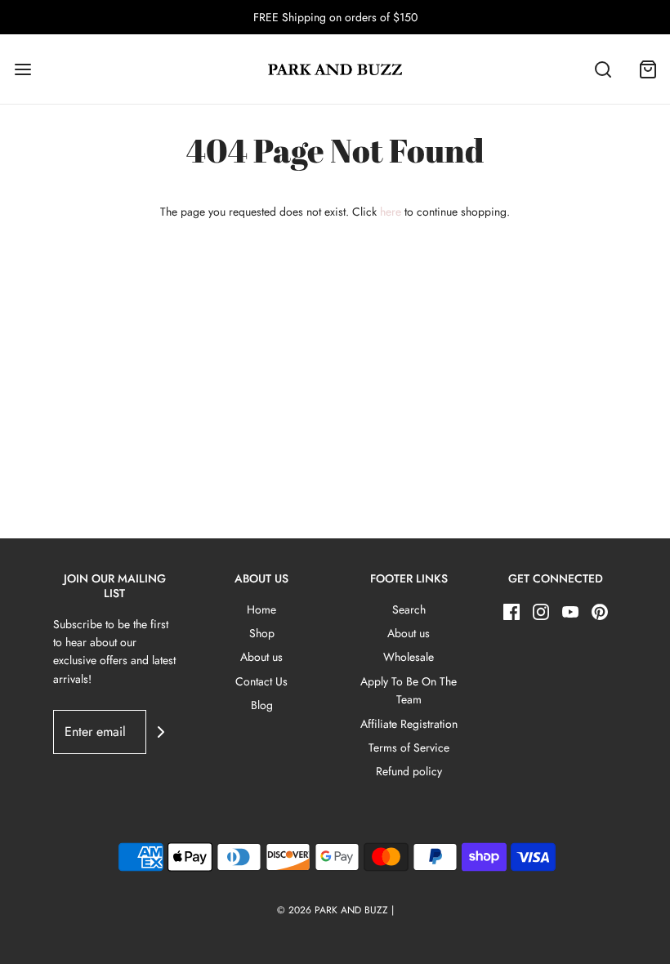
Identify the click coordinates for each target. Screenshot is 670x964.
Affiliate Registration (409, 724)
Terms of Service (408, 747)
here (390, 211)
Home (261, 609)
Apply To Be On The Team (408, 690)
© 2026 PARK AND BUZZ (332, 910)
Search (409, 609)
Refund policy (409, 771)
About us (261, 657)
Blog (262, 705)
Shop (262, 633)
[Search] (602, 69)
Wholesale (408, 657)
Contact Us (261, 681)
